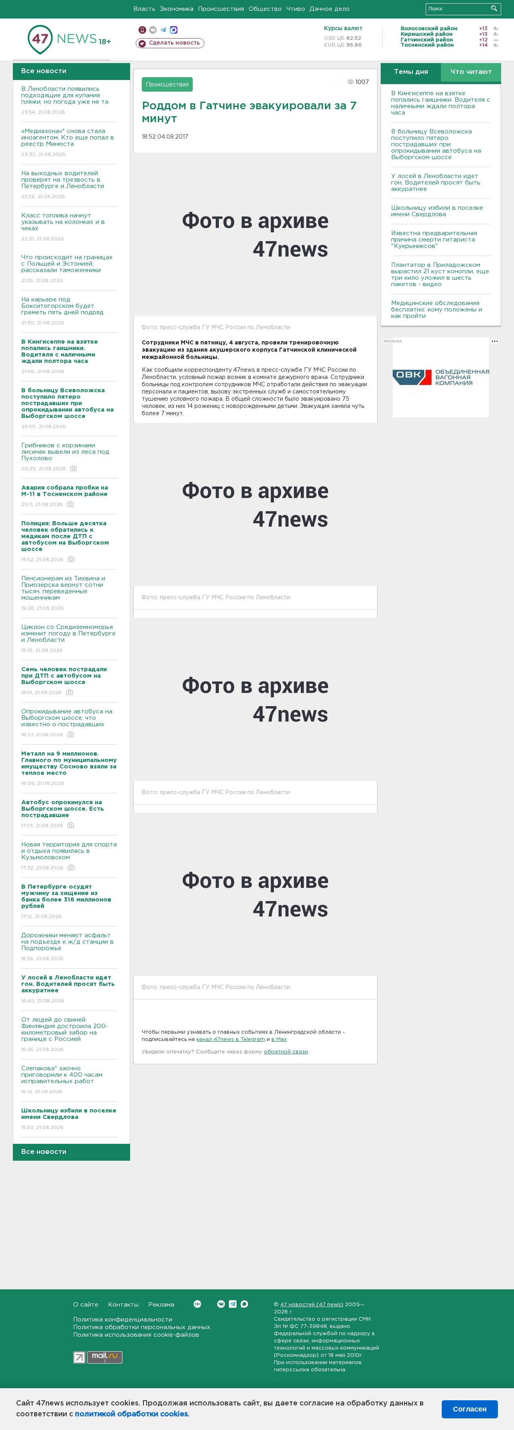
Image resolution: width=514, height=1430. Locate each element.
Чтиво (295, 9)
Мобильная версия (142, 30)
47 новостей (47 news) (311, 1305)
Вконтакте (221, 1304)
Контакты (123, 1304)
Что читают (471, 72)
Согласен (470, 1409)
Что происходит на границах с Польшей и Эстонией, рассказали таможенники (67, 269)
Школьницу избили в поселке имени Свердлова (437, 211)
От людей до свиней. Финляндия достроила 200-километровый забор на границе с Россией (64, 1034)
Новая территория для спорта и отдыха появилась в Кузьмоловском (69, 856)
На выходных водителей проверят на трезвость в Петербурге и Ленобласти (62, 185)
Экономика (177, 9)
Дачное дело (330, 9)
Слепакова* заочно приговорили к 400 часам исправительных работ (61, 1080)
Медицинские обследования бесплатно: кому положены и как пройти (436, 310)
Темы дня (411, 72)
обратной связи (286, 1052)
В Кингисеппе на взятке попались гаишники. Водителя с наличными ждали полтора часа (440, 103)
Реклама (161, 1304)
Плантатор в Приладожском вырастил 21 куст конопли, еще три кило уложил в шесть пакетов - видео (440, 274)
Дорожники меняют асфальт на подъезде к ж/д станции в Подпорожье (67, 947)
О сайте (85, 1304)
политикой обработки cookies (131, 1414)
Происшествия (221, 9)
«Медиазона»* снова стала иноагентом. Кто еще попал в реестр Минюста (67, 143)
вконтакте (153, 30)
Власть (144, 9)
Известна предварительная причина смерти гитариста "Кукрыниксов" (434, 240)
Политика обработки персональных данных (141, 1327)
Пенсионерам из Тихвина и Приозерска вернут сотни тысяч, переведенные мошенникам (63, 593)
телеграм (163, 30)
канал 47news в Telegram (230, 1039)
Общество (265, 9)
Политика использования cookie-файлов (136, 1335)
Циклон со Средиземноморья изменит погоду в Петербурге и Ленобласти (68, 639)
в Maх (279, 1039)
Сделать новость (174, 43)
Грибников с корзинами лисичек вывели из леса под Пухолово (65, 457)
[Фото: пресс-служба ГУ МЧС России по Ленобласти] (255, 504)
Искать (494, 8)
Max (244, 1304)
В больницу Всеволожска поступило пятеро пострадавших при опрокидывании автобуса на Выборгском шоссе (436, 144)
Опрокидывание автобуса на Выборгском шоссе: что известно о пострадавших (66, 723)
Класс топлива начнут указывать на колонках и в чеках (63, 227)
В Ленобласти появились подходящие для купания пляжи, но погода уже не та (64, 100)
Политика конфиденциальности (122, 1319)
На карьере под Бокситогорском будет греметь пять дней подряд (62, 311)
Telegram (233, 1304)
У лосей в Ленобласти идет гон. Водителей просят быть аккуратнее (435, 183)
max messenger (173, 30)
